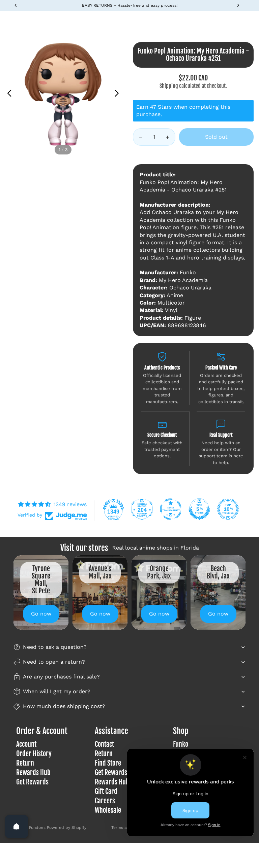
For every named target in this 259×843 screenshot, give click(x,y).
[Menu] (8, 21)
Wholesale (108, 810)
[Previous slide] (7, 94)
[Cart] (250, 21)
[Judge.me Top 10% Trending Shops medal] (228, 509)
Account (26, 744)
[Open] (16, 826)
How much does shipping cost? (64, 706)
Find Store (108, 763)
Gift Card (106, 791)
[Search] (22, 21)
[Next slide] (118, 94)
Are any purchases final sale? (61, 676)
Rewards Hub (33, 772)
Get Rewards (32, 782)
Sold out (216, 137)
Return (25, 763)
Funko (180, 744)
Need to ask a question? (55, 647)
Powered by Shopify (66, 827)
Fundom (37, 827)
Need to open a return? (54, 662)
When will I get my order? (56, 691)
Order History (34, 753)
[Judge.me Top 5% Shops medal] (199, 509)
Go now (41, 613)
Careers (105, 801)
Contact (104, 744)
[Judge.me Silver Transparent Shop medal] (170, 509)
